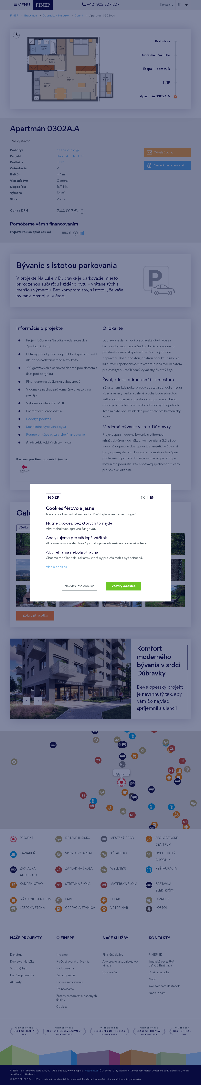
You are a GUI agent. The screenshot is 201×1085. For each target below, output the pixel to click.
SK (143, 497)
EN (152, 497)
